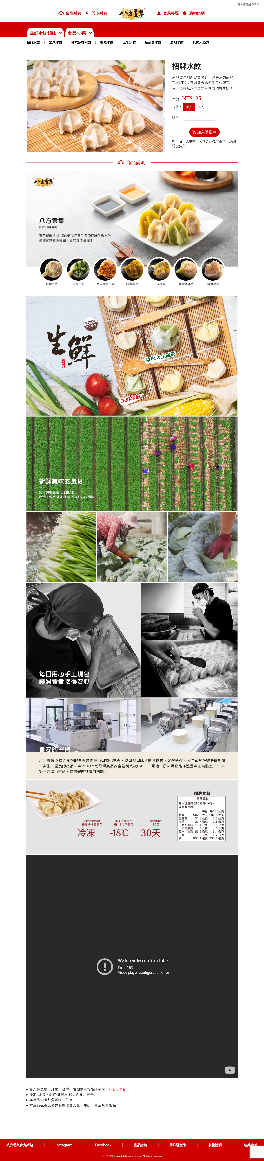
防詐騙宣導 (178, 1145)
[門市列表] (96, 14)
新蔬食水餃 (153, 42)
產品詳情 (141, 1145)
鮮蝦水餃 (177, 42)
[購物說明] (193, 14)
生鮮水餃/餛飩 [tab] (44, 33)
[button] (37, 106)
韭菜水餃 (55, 42)
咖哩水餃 (106, 42)
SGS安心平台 (115, 1089)
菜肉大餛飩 (201, 42)
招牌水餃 (33, 42)
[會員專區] (167, 14)
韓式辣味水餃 (81, 42)
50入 (200, 107)
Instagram (64, 1145)
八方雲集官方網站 (20, 1145)
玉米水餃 (129, 42)
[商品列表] (69, 14)
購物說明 (216, 1145)
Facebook (103, 1145)
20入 (189, 107)
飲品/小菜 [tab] (78, 33)
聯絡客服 (250, 1145)
